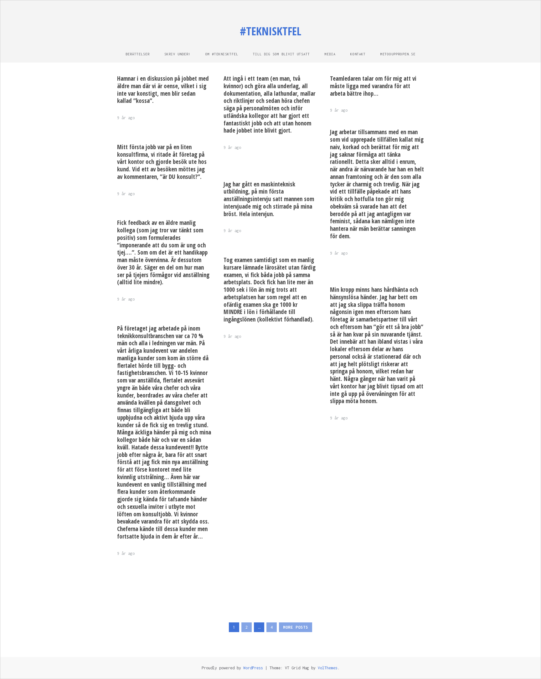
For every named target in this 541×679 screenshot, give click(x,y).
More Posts (295, 627)
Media (330, 54)
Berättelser (138, 54)
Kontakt (358, 54)
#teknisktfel (270, 31)
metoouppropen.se (397, 54)
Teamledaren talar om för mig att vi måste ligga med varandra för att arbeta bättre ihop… (373, 86)
